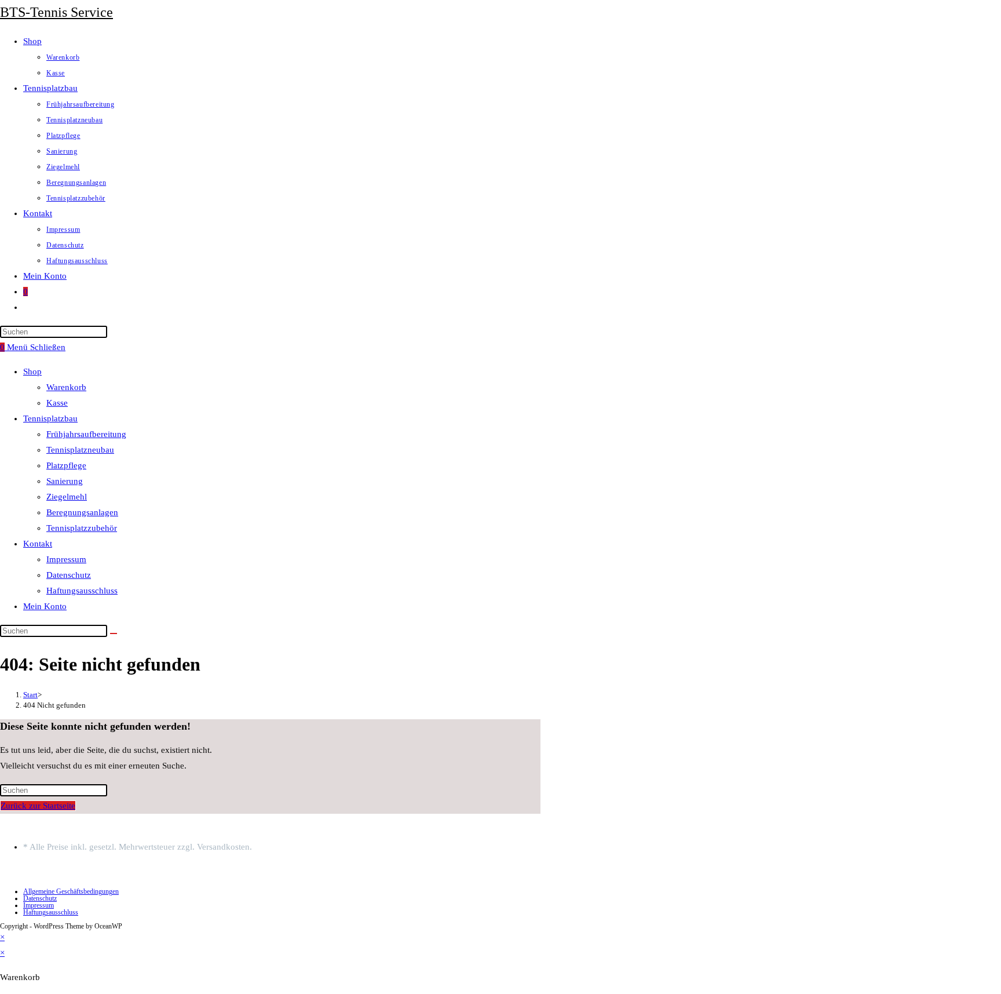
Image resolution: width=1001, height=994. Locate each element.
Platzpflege (66, 465)
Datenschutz (68, 575)
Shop (32, 371)
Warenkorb (66, 387)
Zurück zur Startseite (38, 805)
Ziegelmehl (66, 496)
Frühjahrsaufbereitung (86, 434)
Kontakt (37, 543)
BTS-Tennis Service (56, 12)
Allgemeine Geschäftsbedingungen (71, 891)
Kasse (57, 402)
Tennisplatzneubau (80, 449)
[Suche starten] (113, 633)
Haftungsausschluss (82, 590)
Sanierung (64, 481)
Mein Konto (45, 606)
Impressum (66, 559)
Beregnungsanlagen (82, 512)
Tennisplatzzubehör (81, 528)
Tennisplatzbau (50, 418)
